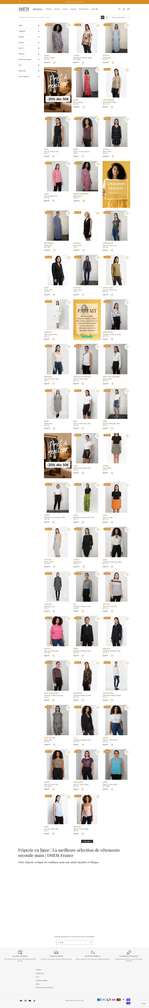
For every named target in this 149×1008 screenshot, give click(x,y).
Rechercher (40, 973)
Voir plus (87, 841)
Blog (37, 984)
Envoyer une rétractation (44, 987)
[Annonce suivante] (129, 2)
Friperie (38, 970)
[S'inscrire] (90, 942)
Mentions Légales (42, 980)
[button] (38, 9)
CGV (37, 977)
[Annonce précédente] (19, 2)
